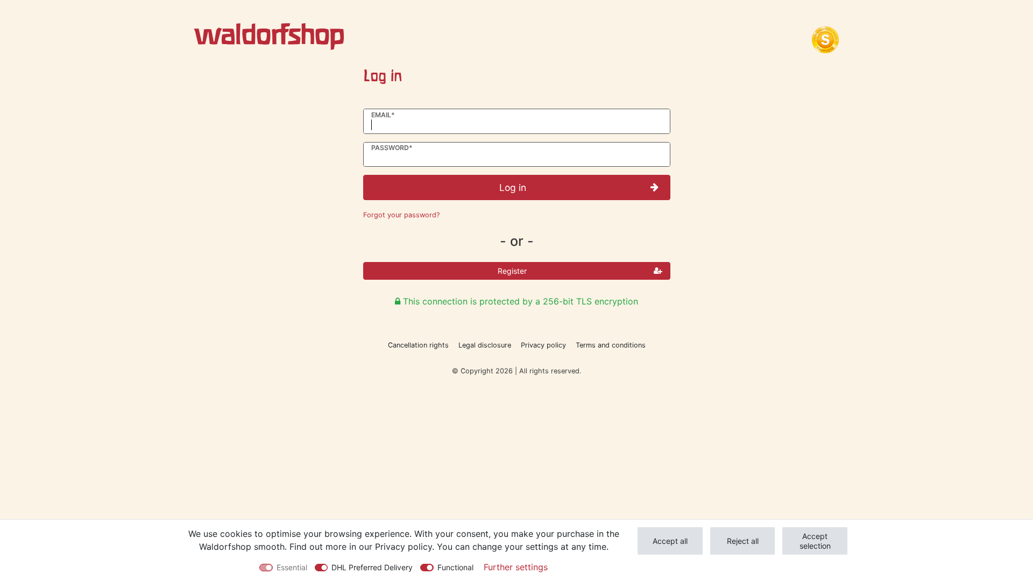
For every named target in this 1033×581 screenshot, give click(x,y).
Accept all (670, 540)
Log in (512, 187)
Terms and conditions (611, 345)
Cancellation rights (418, 345)
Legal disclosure (484, 345)
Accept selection (815, 541)
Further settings (516, 567)
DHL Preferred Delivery (372, 567)
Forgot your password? (401, 215)
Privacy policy (543, 345)
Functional (455, 567)
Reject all (743, 540)
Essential (292, 567)
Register (512, 270)
